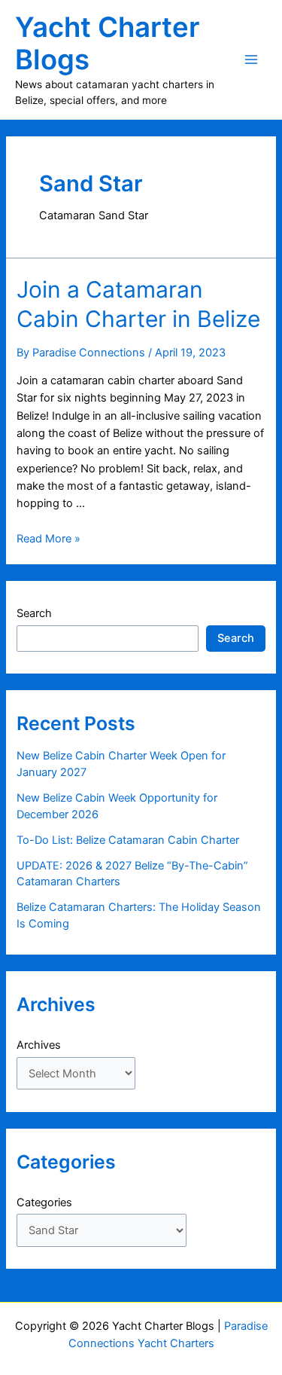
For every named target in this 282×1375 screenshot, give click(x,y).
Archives (39, 1045)
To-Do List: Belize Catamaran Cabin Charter (128, 840)
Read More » (48, 538)
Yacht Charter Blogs (107, 44)
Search (34, 613)
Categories (44, 1202)
